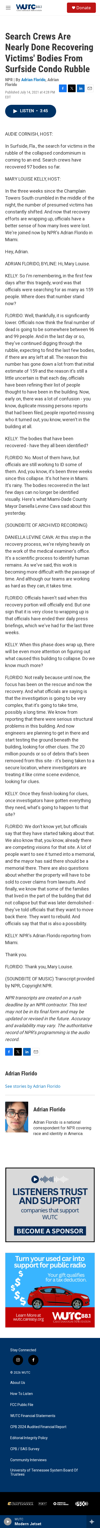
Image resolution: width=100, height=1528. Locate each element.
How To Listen (21, 1394)
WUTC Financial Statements (32, 1416)
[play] (8, 1521)
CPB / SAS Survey (24, 1449)
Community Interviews (28, 1460)
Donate (83, 7)
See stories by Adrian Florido (33, 1086)
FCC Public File (21, 1405)
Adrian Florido (33, 79)
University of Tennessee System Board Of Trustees (44, 1472)
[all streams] (93, 1521)
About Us (17, 1383)
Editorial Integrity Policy (29, 1438)
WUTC (26, 1372)
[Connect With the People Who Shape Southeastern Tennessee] (50, 1205)
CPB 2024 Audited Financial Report (38, 1427)
